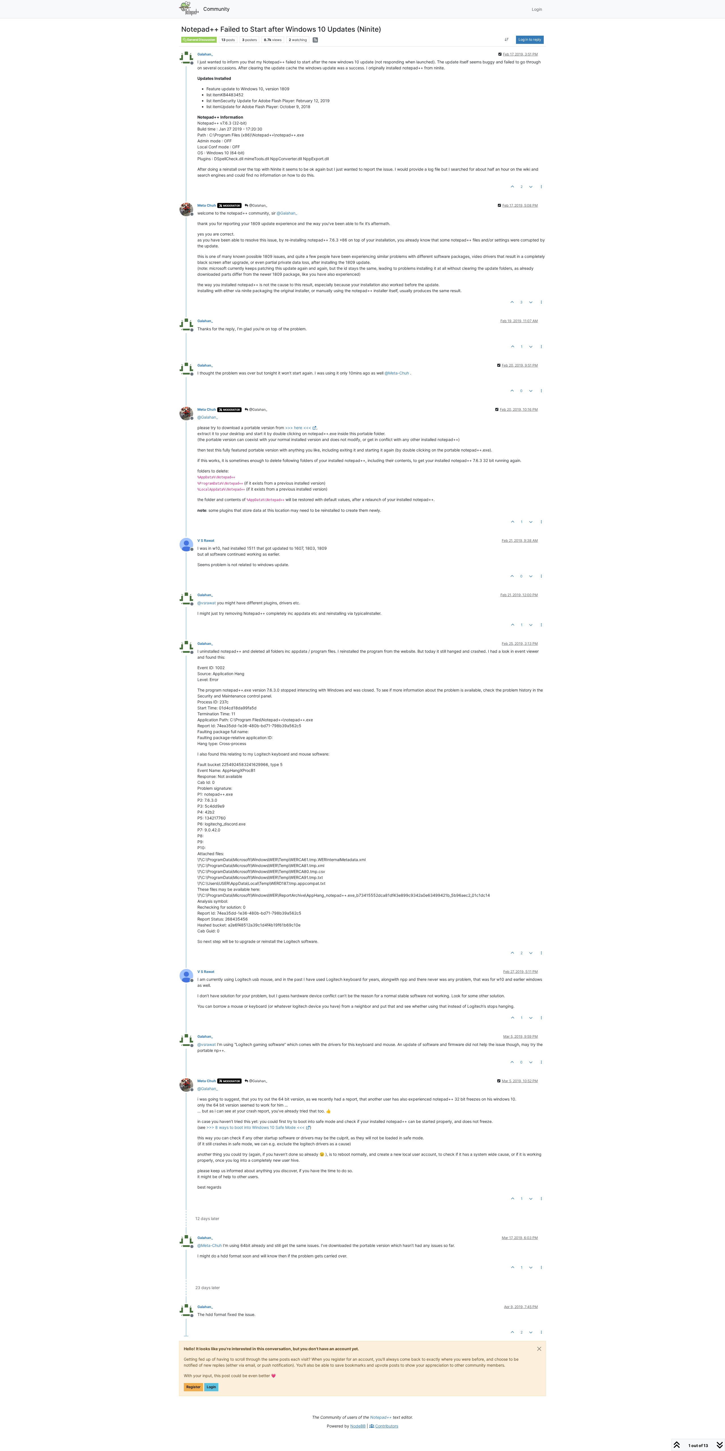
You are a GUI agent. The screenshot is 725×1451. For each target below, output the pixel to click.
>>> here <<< (298, 427)
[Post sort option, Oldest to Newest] (506, 40)
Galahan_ (205, 54)
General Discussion (200, 40)
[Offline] (188, 57)
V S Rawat (205, 540)
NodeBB (358, 1426)
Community (216, 9)
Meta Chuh (206, 205)
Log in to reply (530, 39)
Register (193, 1387)
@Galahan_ (257, 205)
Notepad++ (381, 1417)
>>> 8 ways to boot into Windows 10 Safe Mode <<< (255, 1127)
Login (211, 1387)
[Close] (539, 1348)
